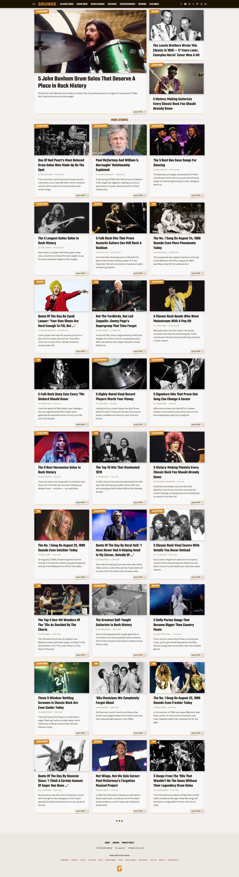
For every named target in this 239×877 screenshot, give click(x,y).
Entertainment (127, 4)
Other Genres (98, 4)
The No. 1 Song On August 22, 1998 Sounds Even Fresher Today (176, 700)
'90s (38, 511)
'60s (154, 204)
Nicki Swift (143, 860)
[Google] (201, 4)
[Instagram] (189, 4)
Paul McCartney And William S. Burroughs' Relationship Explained (117, 165)
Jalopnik (74, 860)
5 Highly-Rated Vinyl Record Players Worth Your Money (115, 396)
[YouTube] (185, 4)
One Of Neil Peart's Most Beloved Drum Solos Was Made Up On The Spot (61, 165)
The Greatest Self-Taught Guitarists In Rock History (114, 622)
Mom (121, 860)
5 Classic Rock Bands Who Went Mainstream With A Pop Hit (176, 318)
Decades (112, 4)
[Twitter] (193, 4)
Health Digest (110, 860)
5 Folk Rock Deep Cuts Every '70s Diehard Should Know (61, 396)
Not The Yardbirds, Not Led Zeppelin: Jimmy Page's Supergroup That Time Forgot (116, 321)
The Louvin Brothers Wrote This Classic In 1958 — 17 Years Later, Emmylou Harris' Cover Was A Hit (176, 50)
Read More (138, 112)
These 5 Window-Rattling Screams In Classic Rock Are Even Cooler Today (58, 703)
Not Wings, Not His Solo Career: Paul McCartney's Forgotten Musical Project (118, 781)
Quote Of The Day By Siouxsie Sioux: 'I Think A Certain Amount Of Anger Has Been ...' (60, 781)
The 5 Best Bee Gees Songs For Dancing (175, 162)
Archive (116, 842)
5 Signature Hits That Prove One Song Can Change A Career (175, 396)
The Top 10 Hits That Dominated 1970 (118, 470)
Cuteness (92, 860)
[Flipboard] (197, 4)
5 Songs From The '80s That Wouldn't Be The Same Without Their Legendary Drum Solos (175, 781)
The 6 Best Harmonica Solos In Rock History (59, 470)
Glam (101, 860)
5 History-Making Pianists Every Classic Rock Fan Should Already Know (176, 472)
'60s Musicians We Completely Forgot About (117, 700)
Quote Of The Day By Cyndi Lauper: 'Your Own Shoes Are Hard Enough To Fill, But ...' (58, 321)
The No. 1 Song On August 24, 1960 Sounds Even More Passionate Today (177, 243)
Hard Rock (82, 4)
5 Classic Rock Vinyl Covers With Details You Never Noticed (176, 547)
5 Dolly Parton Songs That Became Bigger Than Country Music (173, 625)
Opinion (142, 4)
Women (162, 860)
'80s (96, 282)
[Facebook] (181, 4)
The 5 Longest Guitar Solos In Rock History (58, 240)
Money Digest (130, 860)
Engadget (64, 860)
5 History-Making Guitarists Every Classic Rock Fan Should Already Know (174, 104)
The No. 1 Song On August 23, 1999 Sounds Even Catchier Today (61, 547)
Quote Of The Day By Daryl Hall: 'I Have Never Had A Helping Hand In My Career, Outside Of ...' (119, 550)
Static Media (107, 848)
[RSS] (206, 4)
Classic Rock (66, 4)
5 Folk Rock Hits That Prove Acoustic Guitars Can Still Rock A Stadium (119, 243)
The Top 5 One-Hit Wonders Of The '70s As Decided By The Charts (59, 625)
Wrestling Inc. (173, 860)
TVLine (83, 860)
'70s (38, 360)
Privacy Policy (128, 842)
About (107, 842)
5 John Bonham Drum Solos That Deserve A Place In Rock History (86, 82)
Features (154, 4)
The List (153, 860)
